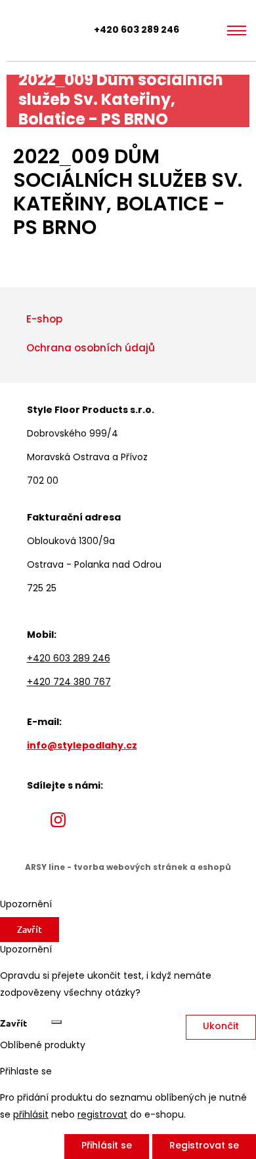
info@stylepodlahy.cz (82, 746)
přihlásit (31, 1115)
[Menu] (236, 30)
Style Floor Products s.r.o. (23, 30)
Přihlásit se (106, 1146)
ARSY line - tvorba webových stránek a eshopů (128, 868)
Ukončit (221, 1027)
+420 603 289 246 (136, 30)
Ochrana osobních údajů (90, 349)
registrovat (102, 1115)
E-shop (44, 320)
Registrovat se (204, 1146)
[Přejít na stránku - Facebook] (35, 819)
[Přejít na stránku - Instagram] (58, 819)
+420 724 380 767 (69, 683)
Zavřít (29, 929)
